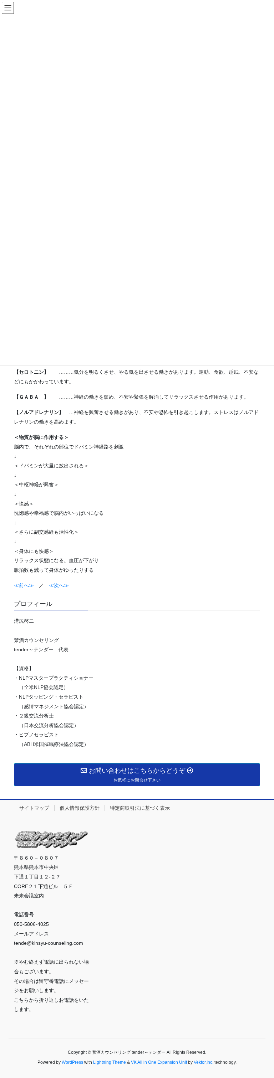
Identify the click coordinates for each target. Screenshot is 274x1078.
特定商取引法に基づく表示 (140, 808)
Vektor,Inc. (203, 1062)
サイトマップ (34, 808)
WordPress (72, 1062)
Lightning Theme (109, 1062)
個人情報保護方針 (80, 808)
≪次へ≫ (59, 585)
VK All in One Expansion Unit (159, 1062)
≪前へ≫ (24, 585)
